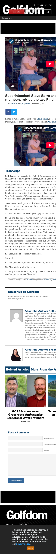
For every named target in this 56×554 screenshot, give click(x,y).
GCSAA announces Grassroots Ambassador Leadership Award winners (25, 415)
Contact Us (23, 524)
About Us (9, 524)
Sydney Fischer (25, 103)
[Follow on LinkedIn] (45, 6)
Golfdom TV (47, 280)
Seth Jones (13, 103)
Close (30, 548)
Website (46, 450)
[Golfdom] (27, 520)
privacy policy (23, 544)
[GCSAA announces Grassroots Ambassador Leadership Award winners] (25, 391)
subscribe (16, 12)
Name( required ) (49, 438)
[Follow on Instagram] (49, 6)
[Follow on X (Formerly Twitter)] (34, 6)
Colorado (29, 280)
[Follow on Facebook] (37, 6)
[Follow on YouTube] (41, 6)
